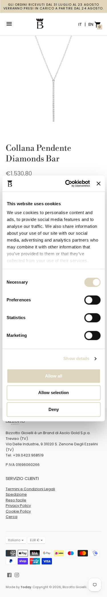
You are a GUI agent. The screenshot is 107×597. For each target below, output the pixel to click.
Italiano (14, 540)
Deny (54, 409)
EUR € (34, 540)
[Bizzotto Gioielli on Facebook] (9, 575)
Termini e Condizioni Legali (30, 489)
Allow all (53, 375)
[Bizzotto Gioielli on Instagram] (17, 575)
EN (90, 24)
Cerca (11, 516)
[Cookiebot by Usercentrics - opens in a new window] (67, 183)
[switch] (92, 300)
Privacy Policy (18, 505)
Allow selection (53, 392)
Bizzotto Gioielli (74, 587)
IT (80, 24)
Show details (76, 358)
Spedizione (16, 494)
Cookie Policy (18, 511)
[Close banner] (98, 183)
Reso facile (16, 500)
